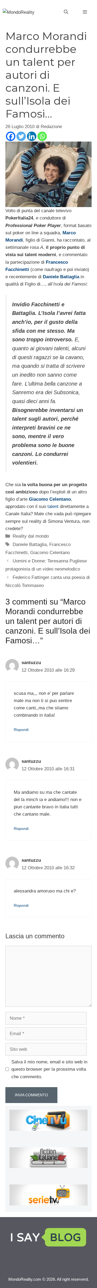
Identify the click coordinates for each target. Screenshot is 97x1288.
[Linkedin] (31, 136)
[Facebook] (10, 136)
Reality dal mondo (31, 536)
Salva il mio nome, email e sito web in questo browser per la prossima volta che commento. (49, 1069)
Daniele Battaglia (30, 544)
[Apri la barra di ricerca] (66, 12)
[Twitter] (21, 136)
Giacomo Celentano (50, 552)
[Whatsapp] (42, 136)
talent (53, 506)
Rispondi (21, 729)
